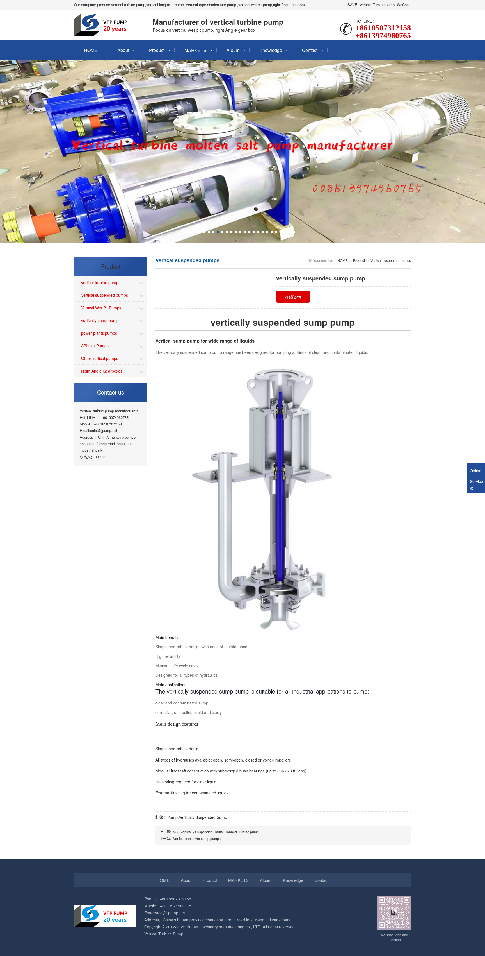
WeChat (403, 4)
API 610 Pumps (95, 345)
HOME (90, 50)
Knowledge (270, 50)
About (123, 50)
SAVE (352, 4)
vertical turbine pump (99, 282)
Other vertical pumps (99, 358)
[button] (191, 232)
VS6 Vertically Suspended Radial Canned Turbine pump (216, 831)
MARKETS (195, 50)
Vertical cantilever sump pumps (197, 838)
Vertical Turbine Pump (163, 934)
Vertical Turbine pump (377, 4)
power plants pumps (99, 333)
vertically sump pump (100, 320)
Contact (309, 50)
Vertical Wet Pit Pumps (101, 308)
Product (156, 50)
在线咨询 (293, 297)
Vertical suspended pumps (104, 295)
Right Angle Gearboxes (101, 371)
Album (233, 50)
